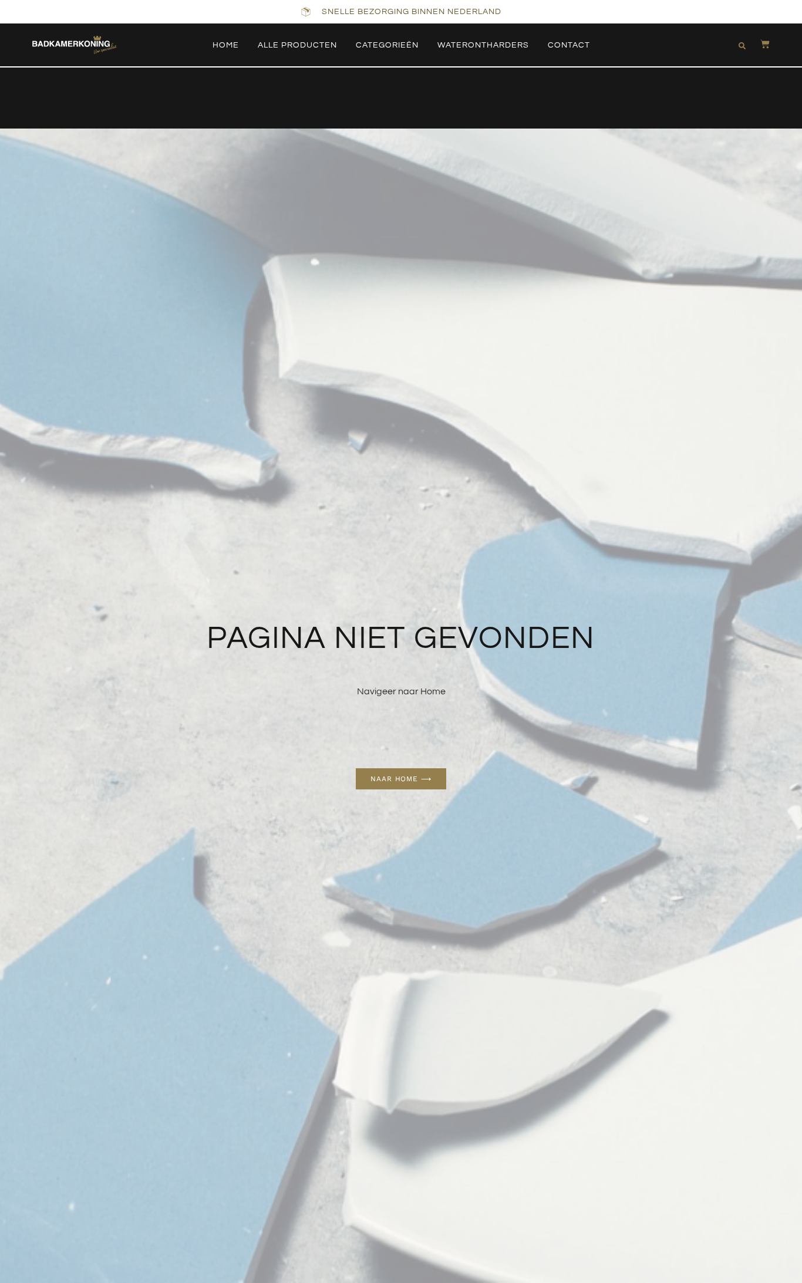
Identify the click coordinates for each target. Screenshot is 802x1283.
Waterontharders (483, 45)
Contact (569, 45)
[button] (742, 45)
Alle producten (297, 45)
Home (226, 45)
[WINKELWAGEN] (759, 44)
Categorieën (387, 45)
